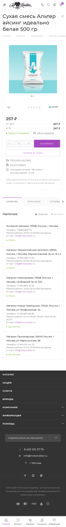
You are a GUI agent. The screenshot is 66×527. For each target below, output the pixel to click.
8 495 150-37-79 (34, 449)
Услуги (7, 391)
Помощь (9, 423)
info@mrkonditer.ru (24, 235)
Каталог (8, 374)
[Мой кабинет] (54, 5)
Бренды (8, 399)
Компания (10, 407)
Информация (12, 415)
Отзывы (55, 201)
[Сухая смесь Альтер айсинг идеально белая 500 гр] (33, 69)
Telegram (24, 475)
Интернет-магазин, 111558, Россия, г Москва (32, 226)
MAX (33, 475)
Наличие (12, 201)
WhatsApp (41, 475)
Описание (34, 201)
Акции (7, 382)
